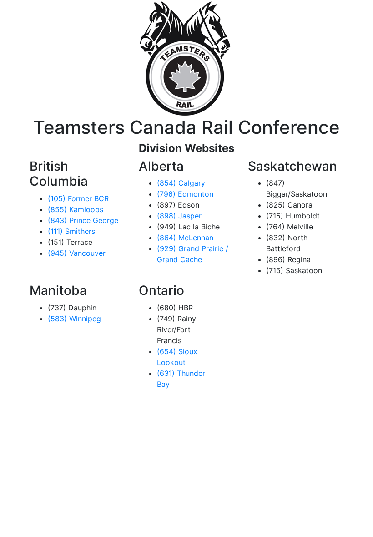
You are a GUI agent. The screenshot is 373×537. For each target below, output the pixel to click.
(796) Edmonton (185, 193)
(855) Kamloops (75, 209)
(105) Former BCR (78, 198)
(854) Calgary (181, 182)
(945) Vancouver (77, 253)
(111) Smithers (71, 231)
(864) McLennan (185, 237)
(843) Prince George (83, 220)
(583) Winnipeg (74, 318)
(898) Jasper (179, 215)
